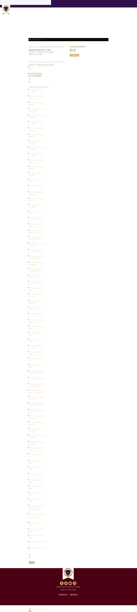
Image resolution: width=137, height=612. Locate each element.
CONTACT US (63, 594)
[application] (68, 39)
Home (4, 1)
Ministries (32, 1)
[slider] (76, 39)
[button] (30, 39)
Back (31, 562)
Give (48, 1)
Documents (40, 1)
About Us (10, 1)
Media (25, 1)
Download (74, 55)
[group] (36, 39)
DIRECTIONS (73, 594)
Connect (18, 1)
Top (30, 611)
